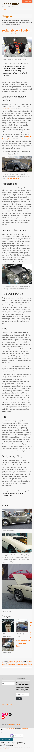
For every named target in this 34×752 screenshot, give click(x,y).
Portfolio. (17, 724)
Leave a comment (6, 666)
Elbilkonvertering (25, 663)
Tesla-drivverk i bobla (16, 30)
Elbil (14, 661)
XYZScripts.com (24, 728)
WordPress (11, 724)
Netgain (25, 664)
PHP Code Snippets (10, 728)
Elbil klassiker (17, 663)
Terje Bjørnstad (15, 33)
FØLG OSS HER (7, 705)
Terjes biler (10, 4)
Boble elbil (29, 661)
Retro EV (30, 664)
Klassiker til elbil (19, 664)
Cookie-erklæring (4, 748)
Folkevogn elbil (11, 664)
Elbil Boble (4, 663)
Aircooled (11, 661)
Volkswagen (19, 661)
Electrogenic (5, 664)
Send (19, 698)
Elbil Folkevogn (10, 663)
